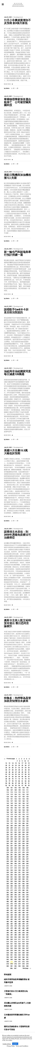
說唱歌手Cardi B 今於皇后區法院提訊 (16, 311)
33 (22, 768)
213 (27, 828)
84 (6, 783)
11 (28, 761)
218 (23, 830)
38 (12, 770)
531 (27, 946)
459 (27, 919)
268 (8, 850)
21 (9, 765)
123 (27, 794)
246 (15, 841)
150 (15, 805)
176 (23, 814)
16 (19, 763)
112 (8, 792)
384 (15, 892)
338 (23, 875)
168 (15, 812)
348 (15, 879)
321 (27, 868)
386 (23, 892)
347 (11, 879)
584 (23, 966)
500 (23, 935)
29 (9, 768)
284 (23, 855)
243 (27, 839)
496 (8, 935)
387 (27, 892)
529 (19, 946)
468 (15, 924)
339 (27, 875)
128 (23, 797)
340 (8, 877)
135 (27, 799)
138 (15, 801)
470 (23, 924)
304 (8, 863)
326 (23, 870)
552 (15, 955)
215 (11, 830)
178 (8, 817)
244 (8, 841)
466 (8, 924)
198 (15, 823)
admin (8, 88)
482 (23, 928)
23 (16, 765)
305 (11, 863)
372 (15, 888)
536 (23, 948)
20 (6, 765)
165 (27, 810)
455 (11, 919)
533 (11, 948)
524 (23, 944)
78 (12, 781)
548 (23, 953)
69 (9, 779)
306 (15, 863)
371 (11, 888)
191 (11, 821)
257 (11, 846)
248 (23, 841)
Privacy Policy (11, 1046)
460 (8, 921)
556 (8, 957)
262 (8, 848)
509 (11, 939)
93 (9, 785)
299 (11, 861)
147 (27, 803)
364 (8, 886)
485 (11, 930)
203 (11, 826)
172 (8, 814)
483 (27, 928)
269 (11, 850)
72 (19, 779)
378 (15, 890)
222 (15, 832)
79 (16, 781)
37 (9, 770)
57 (22, 774)
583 (19, 966)
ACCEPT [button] (15, 1044)
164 (23, 810)
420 (15, 906)
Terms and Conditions (22, 1046)
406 (8, 901)
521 (11, 944)
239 (11, 839)
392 (23, 895)
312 (15, 866)
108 (15, 790)
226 (8, 834)
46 (12, 772)
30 (12, 768)
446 (23, 915)
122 (23, 794)
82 (25, 781)
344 (23, 877)
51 (29, 772)
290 (23, 857)
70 (12, 779)
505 (19, 937)
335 (11, 875)
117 (27, 792)
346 (8, 879)
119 (11, 794)
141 (27, 801)
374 (23, 888)
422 (23, 906)
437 (11, 912)
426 (15, 908)
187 (19, 819)
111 (27, 790)
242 (23, 839)
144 (15, 803)
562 (8, 959)
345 (27, 877)
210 (15, 828)
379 (19, 890)
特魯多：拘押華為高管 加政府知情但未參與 (17, 699)
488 (23, 930)
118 (8, 794)
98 (25, 785)
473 (11, 926)
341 (11, 877)
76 (6, 781)
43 (29, 770)
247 (19, 841)
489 (27, 930)
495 (27, 933)
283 (19, 855)
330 (15, 872)
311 (11, 866)
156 (15, 808)
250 (8, 843)
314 (23, 866)
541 (19, 950)
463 (19, 921)
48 (19, 772)
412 (8, 904)
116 (23, 792)
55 (16, 774)
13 (9, 763)
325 (19, 870)
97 (22, 785)
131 (11, 799)
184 (8, 819)
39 (16, 770)
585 (27, 966)
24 (19, 765)
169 (19, 812)
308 (23, 863)
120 (15, 794)
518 (23, 941)
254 (23, 843)
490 (8, 933)
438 (15, 912)
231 (27, 834)
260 (23, 846)
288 (15, 857)
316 (8, 868)
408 (15, 901)
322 (8, 870)
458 (23, 919)
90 (25, 783)
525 (27, 944)
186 (15, 819)
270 (15, 850)
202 (8, 826)
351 (27, 879)
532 (8, 948)
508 (8, 939)
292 (8, 859)
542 (23, 950)
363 (27, 883)
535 (19, 948)
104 (23, 788)
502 (8, 937)
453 (27, 917)
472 (8, 926)
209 (11, 828)
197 (11, 823)
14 (12, 763)
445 (19, 915)
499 (19, 935)
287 (11, 857)
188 (23, 819)
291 (27, 857)
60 (6, 776)
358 (8, 883)
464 (23, 921)
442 (8, 915)
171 (27, 812)
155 (11, 808)
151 (19, 805)
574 (8, 964)
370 (8, 888)
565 (19, 959)
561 (27, 957)
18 (25, 763)
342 (15, 877)
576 (15, 964)
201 (27, 823)
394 (8, 897)
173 (11, 814)
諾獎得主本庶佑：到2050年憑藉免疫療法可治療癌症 (17, 534)
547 (19, 953)
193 (19, 821)
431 (11, 910)
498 (15, 935)
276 (15, 852)
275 (11, 852)
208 (8, 828)
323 (11, 870)
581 (11, 966)
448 (8, 917)
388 (8, 895)
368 (23, 886)
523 (19, 944)
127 (19, 797)
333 (27, 872)
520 (8, 944)
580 (8, 966)
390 (15, 895)
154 (8, 808)
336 (15, 875)
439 (19, 912)
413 (11, 904)
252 (15, 843)
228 (15, 834)
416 (23, 904)
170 (23, 812)
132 (15, 799)
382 (8, 892)
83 (29, 781)
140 (23, 801)
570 (15, 962)
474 (15, 926)
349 (19, 879)
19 (29, 763)
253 (19, 843)
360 (15, 883)
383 (11, 892)
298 (8, 861)
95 (16, 785)
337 (19, 875)
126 (15, 797)
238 (8, 839)
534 (15, 948)
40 (19, 770)
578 (23, 964)
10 (25, 761)
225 (27, 832)
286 (8, 857)
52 (6, 774)
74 (25, 779)
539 (11, 950)
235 (19, 837)
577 (19, 964)
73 (22, 779)
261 (27, 846)
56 (19, 774)
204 (15, 826)
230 (23, 834)
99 (29, 785)
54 (12, 774)
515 (11, 941)
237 (27, 837)
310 (8, 866)
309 (27, 863)
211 (19, 828)
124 (8, 797)
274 (8, 852)
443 (11, 915)
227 (11, 834)
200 (23, 823)
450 (15, 917)
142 (8, 803)
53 (9, 774)
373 (19, 888)
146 (23, 803)
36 (6, 770)
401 (11, 899)
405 (27, 899)
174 (15, 814)
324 (15, 870)
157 (19, 808)
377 (11, 890)
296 (23, 859)
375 (27, 888)
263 (11, 848)
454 (8, 919)
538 (8, 950)
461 (11, 921)
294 (15, 859)
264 (15, 848)
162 (15, 810)
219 (27, 830)
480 (15, 928)
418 (8, 906)
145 (19, 803)
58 (25, 774)
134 (23, 799)
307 (19, 863)
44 (6, 772)
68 (6, 779)
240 (15, 839)
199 (19, 823)
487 (19, 930)
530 (23, 946)
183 (27, 817)
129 (27, 797)
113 (11, 792)
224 (23, 832)
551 (11, 955)
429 (27, 908)
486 (15, 930)
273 (27, 850)
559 (19, 957)
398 (23, 897)
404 (23, 899)
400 (8, 899)
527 (11, 946)
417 (27, 904)
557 (11, 957)
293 (11, 859)
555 (27, 955)
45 (9, 772)
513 (27, 939)
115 (19, 792)
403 (19, 899)
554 (23, 955)
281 (11, 855)
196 (8, 823)
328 (8, 872)
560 (23, 957)
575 (11, 964)
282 (15, 855)
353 (11, 881)
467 (11, 924)
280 (8, 855)
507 (27, 937)
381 (27, 890)
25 (22, 765)
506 (23, 937)
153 (27, 805)
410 (23, 901)
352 (8, 881)
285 (27, 855)
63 (16, 776)
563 (11, 959)
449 (11, 917)
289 (19, 857)
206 (23, 826)
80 (19, 781)
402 (15, 899)
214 (8, 830)
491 (11, 933)
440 (23, 912)
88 (19, 783)
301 (19, 861)
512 (23, 939)
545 (11, 953)
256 (8, 846)
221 (11, 832)
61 (9, 776)
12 (6, 763)
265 (19, 848)
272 (23, 850)
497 (11, 935)
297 (27, 859)
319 (19, 868)
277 (19, 852)
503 (11, 937)
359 (11, 883)
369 (27, 886)
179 (11, 817)
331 (19, 872)
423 (27, 906)
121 (19, 794)
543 (27, 950)
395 (11, 897)
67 (29, 776)
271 (19, 850)
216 (15, 830)
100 (8, 788)
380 (23, 890)
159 (27, 808)
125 (11, 797)
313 (19, 866)
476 (23, 926)
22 (12, 765)
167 (11, 812)
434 (23, 910)
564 (15, 959)
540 (15, 950)
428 (23, 908)
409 (19, 901)
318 (15, 868)
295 (19, 859)
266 (23, 848)
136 (8, 801)
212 (23, 828)
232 (8, 837)
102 (15, 788)
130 (8, 799)
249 (27, 841)
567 (27, 959)
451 (19, 917)
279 (27, 852)
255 (27, 843)
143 (11, 803)
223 (19, 832)
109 (19, 790)
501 (27, 935)
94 (12, 785)
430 (8, 910)
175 (19, 814)
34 (25, 768)
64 (19, 776)
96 (19, 785)
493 (19, 933)
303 (27, 861)
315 (27, 866)
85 (9, 783)
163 (19, 810)
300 (15, 861)
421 (19, 906)
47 (16, 772)
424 (8, 908)
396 (15, 897)
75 (29, 779)
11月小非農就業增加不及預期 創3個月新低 (17, 22)
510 (15, 939)
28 (6, 768)
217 (19, 830)
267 (27, 848)
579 (27, 964)
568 (8, 962)
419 (11, 906)
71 (16, 779)
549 (27, 953)
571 (19, 962)
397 (19, 897)
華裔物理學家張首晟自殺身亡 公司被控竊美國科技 (17, 102)
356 (23, 881)
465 (27, 921)
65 (22, 776)
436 (8, 912)
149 (11, 805)
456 (15, 919)
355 (19, 881)
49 (22, 772)
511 (19, 939)
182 (23, 817)
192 (15, 821)
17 (22, 763)
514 (8, 941)
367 (19, 886)
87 (16, 783)
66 (25, 776)
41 (22, 770)
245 (11, 841)
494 (23, 933)
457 (19, 919)
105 (27, 788)
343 (19, 877)
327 (27, 870)
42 (25, 770)
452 (23, 917)
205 (19, 826)
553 (19, 955)
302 (23, 861)
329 (11, 872)
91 (29, 783)
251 (11, 843)
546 (15, 953)
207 (27, 826)
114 (15, 792)
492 (15, 933)
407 (11, 901)
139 (19, 801)
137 (11, 801)
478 (8, 928)
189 (27, 819)
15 (16, 763)
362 (23, 883)
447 (27, 915)
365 (11, 886)
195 (27, 821)
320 (23, 868)
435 (27, 910)
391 (19, 895)
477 (27, 926)
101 (11, 788)
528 (15, 946)
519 (27, 941)
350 (23, 879)
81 (22, 781)
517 (19, 941)
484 (8, 930)
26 (25, 765)
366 (15, 886)
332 (23, 872)
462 (15, 921)
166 (8, 812)
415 (19, 904)
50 (25, 772)
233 (11, 837)
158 (23, 808)
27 (29, 765)
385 (19, 892)
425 (11, 908)
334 (8, 875)
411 (27, 901)
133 (19, 799)
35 (29, 768)
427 (19, 908)
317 (11, 868)
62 (12, 776)
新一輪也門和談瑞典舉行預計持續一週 (17, 253)
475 (19, 926)
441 (27, 912)
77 (9, 781)
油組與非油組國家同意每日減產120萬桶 (17, 373)
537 (27, 948)
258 (15, 846)
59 (29, 774)
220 (8, 832)
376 (8, 890)
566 (23, 959)
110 (23, 790)
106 (8, 790)
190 (8, 821)
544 (8, 953)
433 (19, 910)
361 (19, 883)
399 (27, 897)
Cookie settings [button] (7, 1044)
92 (6, 785)
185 (11, 819)
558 (15, 957)
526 (8, 946)
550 (8, 955)
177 (27, 814)
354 (15, 881)
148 (8, 805)
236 (23, 837)
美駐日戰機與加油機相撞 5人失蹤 (17, 176)
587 (15, 968)
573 (27, 962)
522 (15, 944)
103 (19, 788)
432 (15, 910)
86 (12, 783)
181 (19, 817)
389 (11, 895)
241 (19, 839)
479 (11, 928)
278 (23, 852)
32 (19, 768)
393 (27, 895)
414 (15, 904)
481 (19, 928)
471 (27, 924)
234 (15, 837)
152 (23, 805)
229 (19, 834)
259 (19, 846)
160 (8, 810)
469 (19, 924)
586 (11, 968)
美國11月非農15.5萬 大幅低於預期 (16, 452)
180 (15, 817)
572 (23, 962)
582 (15, 966)
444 (15, 915)
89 (22, 783)
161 (11, 810)
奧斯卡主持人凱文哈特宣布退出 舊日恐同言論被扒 (17, 623)
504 (15, 937)
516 (15, 941)
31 (16, 768)
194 (23, 821)
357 (27, 881)
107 (11, 790)
